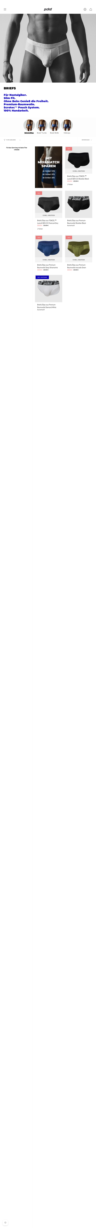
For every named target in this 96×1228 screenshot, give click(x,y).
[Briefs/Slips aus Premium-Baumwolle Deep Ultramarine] (48, 248)
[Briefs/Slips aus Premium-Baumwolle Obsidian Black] (78, 204)
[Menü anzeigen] (5, 9)
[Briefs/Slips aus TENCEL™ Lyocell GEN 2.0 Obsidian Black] (78, 160)
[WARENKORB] (91, 9)
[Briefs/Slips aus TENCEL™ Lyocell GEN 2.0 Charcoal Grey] (48, 204)
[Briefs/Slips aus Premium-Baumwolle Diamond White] (48, 288)
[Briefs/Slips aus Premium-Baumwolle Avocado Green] (78, 248)
